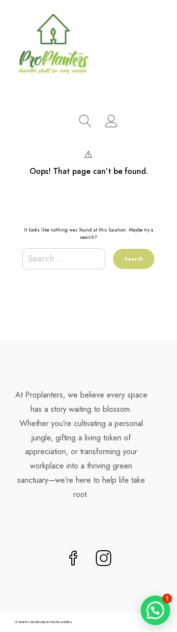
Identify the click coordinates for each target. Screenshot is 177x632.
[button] (155, 610)
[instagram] (104, 559)
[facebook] (73, 559)
